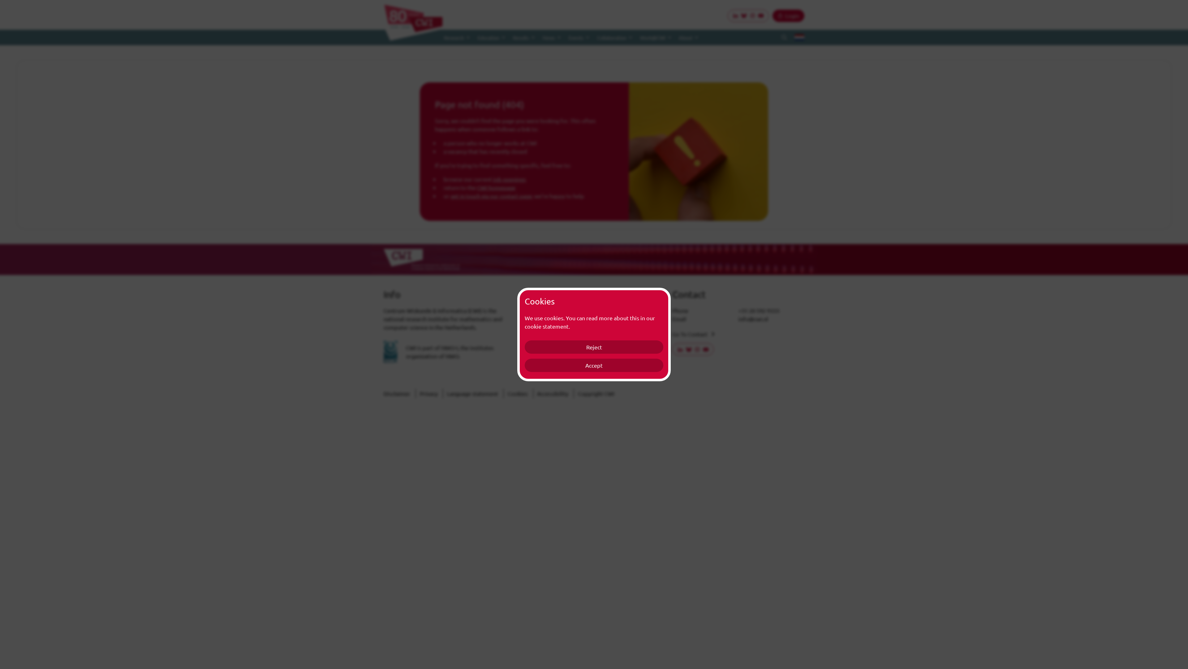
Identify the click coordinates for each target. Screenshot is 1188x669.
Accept (594, 365)
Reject (594, 347)
